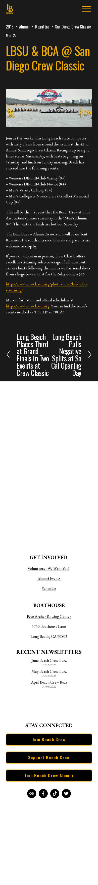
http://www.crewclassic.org (28, 306)
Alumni (24, 27)
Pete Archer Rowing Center (49, 616)
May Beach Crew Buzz (49, 671)
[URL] (31, 793)
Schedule (49, 588)
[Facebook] (43, 793)
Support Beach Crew (49, 758)
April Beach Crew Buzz (49, 682)
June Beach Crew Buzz (49, 660)
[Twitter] (66, 793)
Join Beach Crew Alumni (49, 776)
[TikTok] (54, 793)
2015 (10, 27)
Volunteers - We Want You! (48, 568)
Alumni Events (49, 578)
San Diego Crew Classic (73, 27)
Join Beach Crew (49, 740)
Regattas (42, 27)
